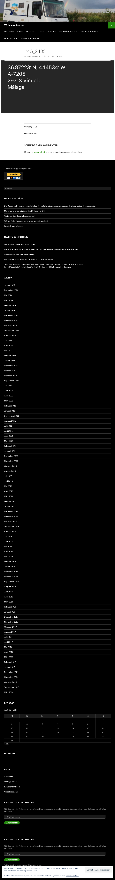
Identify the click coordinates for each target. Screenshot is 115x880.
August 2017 (10, 632)
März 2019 (8, 556)
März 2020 (8, 496)
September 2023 (11, 330)
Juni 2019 (8, 541)
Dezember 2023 (11, 315)
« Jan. (6, 743)
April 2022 (8, 395)
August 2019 (10, 531)
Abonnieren (12, 823)
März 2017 (8, 657)
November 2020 (11, 461)
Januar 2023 (9, 360)
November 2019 (11, 516)
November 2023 (11, 320)
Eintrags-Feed (10, 781)
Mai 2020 (8, 486)
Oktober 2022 (10, 375)
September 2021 (11, 416)
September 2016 (11, 687)
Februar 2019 (10, 561)
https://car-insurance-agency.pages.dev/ (22, 249)
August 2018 (10, 586)
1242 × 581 (50, 56)
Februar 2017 (10, 662)
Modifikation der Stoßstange (58, 267)
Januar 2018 (9, 612)
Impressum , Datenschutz (31, 38)
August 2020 (10, 471)
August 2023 (10, 335)
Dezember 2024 (11, 290)
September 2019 (11, 526)
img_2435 (62, 56)
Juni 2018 (8, 591)
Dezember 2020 (11, 456)
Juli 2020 (8, 476)
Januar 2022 (9, 411)
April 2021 (8, 436)
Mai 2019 (8, 546)
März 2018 (8, 602)
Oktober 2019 (10, 521)
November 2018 (11, 576)
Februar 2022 (10, 406)
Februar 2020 (10, 501)
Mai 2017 (8, 647)
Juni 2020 (8, 481)
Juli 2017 (8, 637)
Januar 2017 (9, 667)
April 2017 (8, 652)
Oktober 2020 (10, 466)
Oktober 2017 (10, 627)
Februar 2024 (10, 305)
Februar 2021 (10, 446)
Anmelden (8, 776)
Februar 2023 (10, 355)
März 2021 (8, 441)
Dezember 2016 (11, 672)
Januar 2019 (9, 566)
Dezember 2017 (11, 617)
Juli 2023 (8, 340)
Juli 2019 (8, 536)
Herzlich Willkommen (13, 32)
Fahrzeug (30, 32)
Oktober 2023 (10, 325)
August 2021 (10, 421)
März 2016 (8, 692)
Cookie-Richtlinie (72, 876)
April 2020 (8, 491)
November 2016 (11, 677)
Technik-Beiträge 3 (46, 32)
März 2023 (8, 350)
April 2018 (8, 597)
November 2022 (11, 370)
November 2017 (11, 622)
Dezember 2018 (11, 571)
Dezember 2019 (11, 511)
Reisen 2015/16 (9, 38)
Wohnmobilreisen (14, 25)
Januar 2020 (9, 506)
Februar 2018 (10, 607)
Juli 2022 (8, 385)
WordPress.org (11, 792)
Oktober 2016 (10, 682)
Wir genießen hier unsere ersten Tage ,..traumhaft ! (26, 221)
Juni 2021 (8, 431)
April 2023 (8, 345)
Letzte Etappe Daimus (14, 226)
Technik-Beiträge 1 (88, 32)
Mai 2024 (8, 295)
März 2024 (8, 300)
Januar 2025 (9, 285)
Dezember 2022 (11, 365)
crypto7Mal (9, 259)
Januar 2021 (9, 451)
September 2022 (11, 380)
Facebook (9, 753)
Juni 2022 (8, 390)
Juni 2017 (8, 642)
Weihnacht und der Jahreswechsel (19, 216)
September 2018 (11, 581)
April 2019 (8, 551)
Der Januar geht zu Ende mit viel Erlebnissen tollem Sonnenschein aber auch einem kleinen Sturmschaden (50, 206)
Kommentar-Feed (12, 786)
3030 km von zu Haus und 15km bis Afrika (60, 249)
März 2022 (8, 401)
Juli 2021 (8, 426)
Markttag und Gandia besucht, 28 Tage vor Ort (24, 211)
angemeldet (39, 152)
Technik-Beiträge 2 (67, 32)
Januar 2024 (9, 310)
